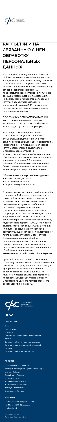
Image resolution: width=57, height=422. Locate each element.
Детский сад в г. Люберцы (14, 375)
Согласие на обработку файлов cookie (19, 351)
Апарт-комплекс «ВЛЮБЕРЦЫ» (17, 366)
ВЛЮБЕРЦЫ (38, 369)
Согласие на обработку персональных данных (22, 342)
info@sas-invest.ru (12, 408)
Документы (9, 332)
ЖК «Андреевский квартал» (15, 381)
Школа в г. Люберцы (12, 372)
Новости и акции (11, 329)
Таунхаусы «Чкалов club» (14, 388)
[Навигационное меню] (52, 21)
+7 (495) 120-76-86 (12, 405)
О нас (7, 326)
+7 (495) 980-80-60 (12, 402)
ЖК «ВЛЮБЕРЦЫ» (12, 378)
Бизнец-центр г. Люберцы (14, 391)
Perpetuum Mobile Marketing (15, 417)
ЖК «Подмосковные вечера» (16, 385)
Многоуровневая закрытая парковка (19, 369)
